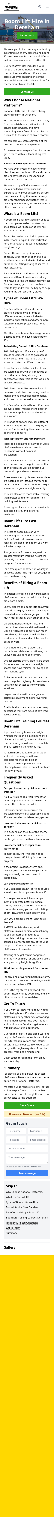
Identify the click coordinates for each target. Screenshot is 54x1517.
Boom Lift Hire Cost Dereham (22, 1207)
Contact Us (27, 91)
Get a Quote (27, 1105)
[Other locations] (40, 7)
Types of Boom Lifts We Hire (22, 1202)
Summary (11, 1233)
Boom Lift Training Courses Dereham (27, 1217)
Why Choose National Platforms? (24, 1192)
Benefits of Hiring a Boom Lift (22, 1212)
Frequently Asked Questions (22, 1222)
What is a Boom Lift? (17, 1197)
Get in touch (27, 35)
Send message (27, 1173)
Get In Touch (13, 1227)
